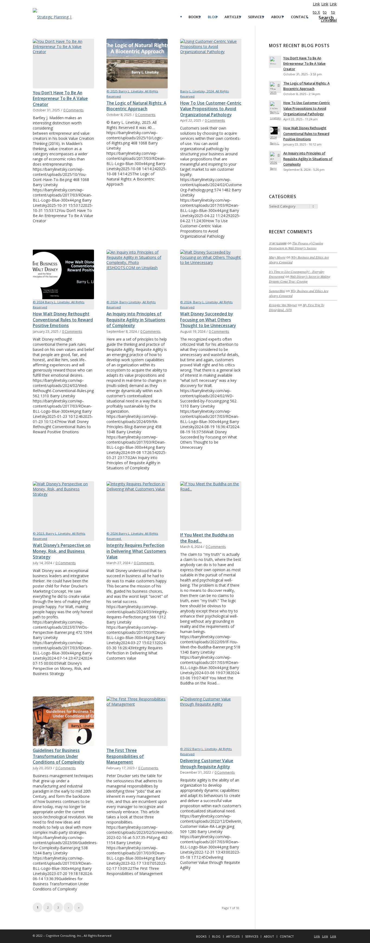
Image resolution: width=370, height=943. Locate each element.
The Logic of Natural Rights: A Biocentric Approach (136, 106)
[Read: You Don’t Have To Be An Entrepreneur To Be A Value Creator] (275, 62)
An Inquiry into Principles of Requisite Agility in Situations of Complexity (135, 319)
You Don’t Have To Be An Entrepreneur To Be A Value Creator (60, 98)
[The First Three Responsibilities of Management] (137, 721)
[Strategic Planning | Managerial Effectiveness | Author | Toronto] (59, 17)
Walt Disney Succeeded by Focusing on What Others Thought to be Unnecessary (208, 319)
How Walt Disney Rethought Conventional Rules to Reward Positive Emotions (63, 319)
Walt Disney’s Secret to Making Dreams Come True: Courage (299, 278)
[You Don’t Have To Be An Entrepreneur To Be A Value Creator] (63, 63)
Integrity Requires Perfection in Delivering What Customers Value (136, 551)
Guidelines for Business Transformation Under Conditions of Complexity (58, 756)
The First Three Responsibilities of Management (125, 756)
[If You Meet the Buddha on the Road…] (210, 506)
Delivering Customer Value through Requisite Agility (206, 764)
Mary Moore (277, 257)
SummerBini (277, 291)
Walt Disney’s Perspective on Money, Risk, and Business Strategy (61, 551)
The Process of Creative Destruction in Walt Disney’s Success (296, 245)
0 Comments (73, 110)
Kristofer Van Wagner (283, 305)
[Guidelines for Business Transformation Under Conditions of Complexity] (63, 721)
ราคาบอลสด (278, 243)
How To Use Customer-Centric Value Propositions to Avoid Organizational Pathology (210, 109)
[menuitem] (194, 17)
